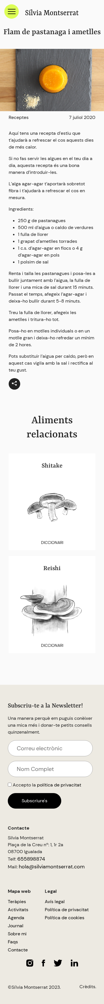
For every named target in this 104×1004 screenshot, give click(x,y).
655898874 (31, 858)
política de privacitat (59, 785)
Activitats (18, 910)
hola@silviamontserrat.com (52, 866)
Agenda (16, 918)
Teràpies (17, 902)
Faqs (13, 942)
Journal (15, 926)
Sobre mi (17, 934)
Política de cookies (64, 918)
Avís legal (55, 902)
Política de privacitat (67, 910)
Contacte (18, 950)
